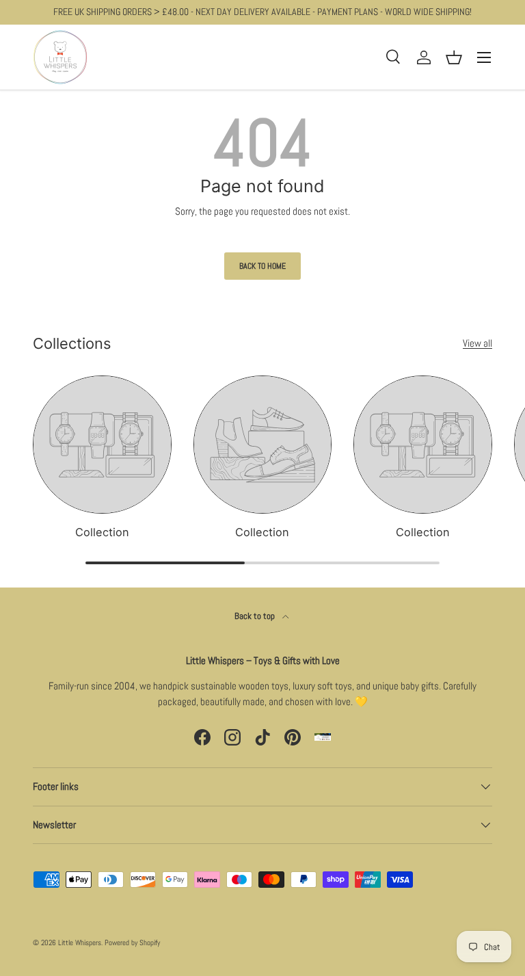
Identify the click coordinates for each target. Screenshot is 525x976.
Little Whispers (79, 942)
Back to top (255, 616)
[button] (454, 57)
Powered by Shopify (132, 942)
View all (477, 343)
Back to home (262, 266)
